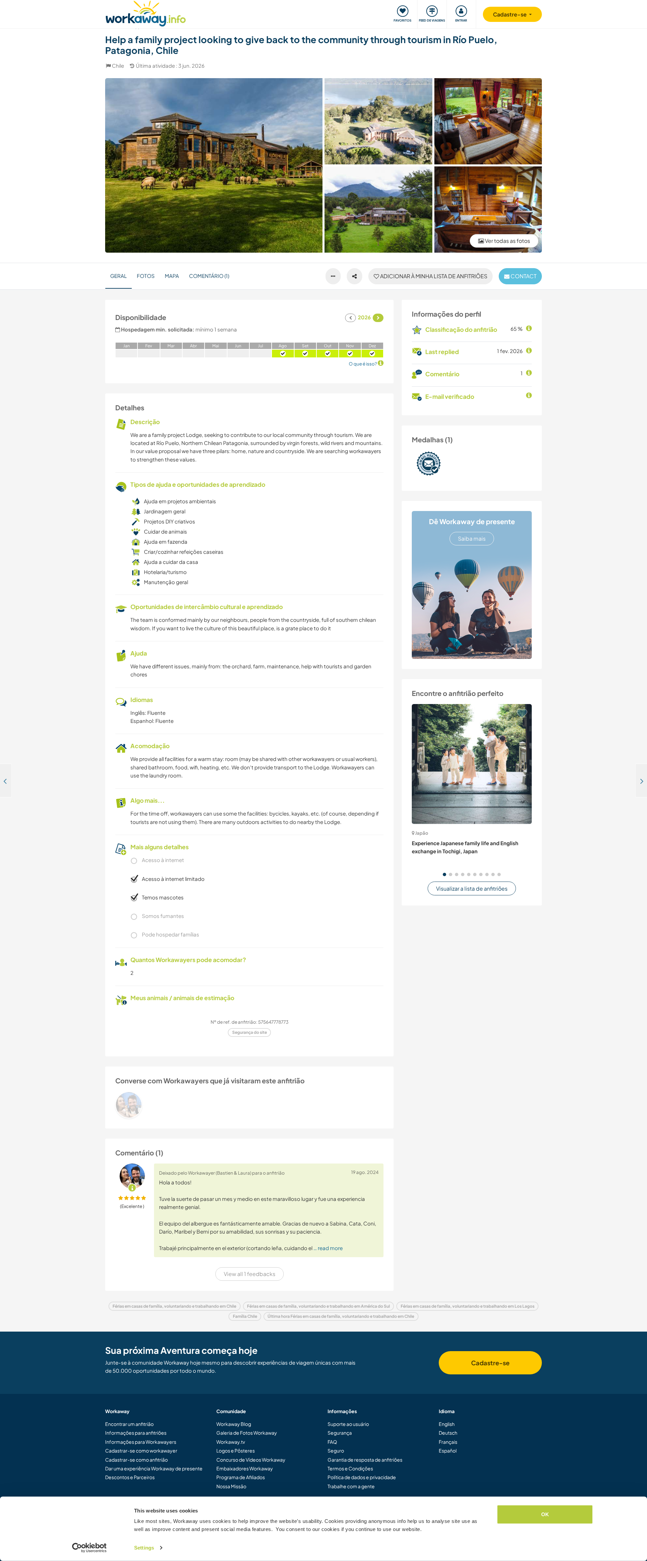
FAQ (332, 1442)
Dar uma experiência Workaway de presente (154, 1468)
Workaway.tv (230, 1442)
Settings (144, 1548)
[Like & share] (354, 276)
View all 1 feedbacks (249, 1273)
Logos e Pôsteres (235, 1450)
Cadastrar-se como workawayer (141, 1450)
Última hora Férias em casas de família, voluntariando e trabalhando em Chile (341, 1316)
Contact (523, 276)
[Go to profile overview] (249, 1104)
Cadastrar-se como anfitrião (136, 1460)
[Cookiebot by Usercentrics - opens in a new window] (89, 1548)
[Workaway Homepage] (145, 12)
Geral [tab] (118, 276)
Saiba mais (472, 538)
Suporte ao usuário (348, 1424)
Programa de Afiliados (240, 1477)
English (447, 1424)
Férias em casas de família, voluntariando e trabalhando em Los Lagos (467, 1306)
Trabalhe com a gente (351, 1486)
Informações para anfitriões (135, 1433)
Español (448, 1450)
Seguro (336, 1450)
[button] (444, 874)
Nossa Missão (231, 1486)
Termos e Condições (350, 1468)
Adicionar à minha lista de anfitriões (433, 276)
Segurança (340, 1433)
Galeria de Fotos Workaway (246, 1433)
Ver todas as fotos (507, 240)
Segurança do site (249, 1032)
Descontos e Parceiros (130, 1477)
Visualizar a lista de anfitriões (471, 888)
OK (545, 1514)
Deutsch (448, 1433)
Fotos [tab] (146, 276)
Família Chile (245, 1316)
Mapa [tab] (172, 276)
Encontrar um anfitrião (129, 1424)
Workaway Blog (233, 1424)
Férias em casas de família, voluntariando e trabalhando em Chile (174, 1306)
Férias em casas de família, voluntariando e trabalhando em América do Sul (318, 1306)
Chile (118, 65)
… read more (328, 1248)
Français (448, 1442)
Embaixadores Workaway (244, 1468)
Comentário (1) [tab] (209, 276)
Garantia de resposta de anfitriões (365, 1460)
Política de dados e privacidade (362, 1477)
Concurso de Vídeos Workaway (250, 1460)
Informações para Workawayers (140, 1442)
